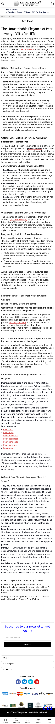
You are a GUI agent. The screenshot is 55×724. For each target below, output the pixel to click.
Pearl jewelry (27, 49)
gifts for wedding (18, 219)
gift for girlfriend (17, 322)
